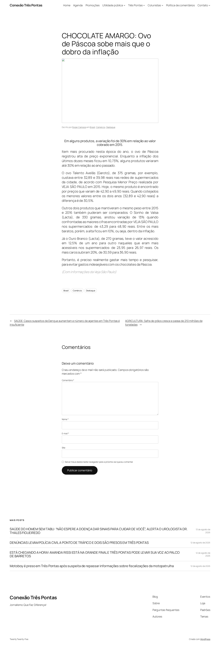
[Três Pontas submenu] (144, 5)
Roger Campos (79, 127)
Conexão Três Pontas (26, 5)
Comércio (100, 127)
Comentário (68, 380)
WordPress (205, 639)
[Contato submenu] (209, 5)
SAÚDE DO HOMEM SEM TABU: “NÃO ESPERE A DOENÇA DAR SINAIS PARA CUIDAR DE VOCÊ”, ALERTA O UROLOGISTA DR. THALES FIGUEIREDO (99, 531)
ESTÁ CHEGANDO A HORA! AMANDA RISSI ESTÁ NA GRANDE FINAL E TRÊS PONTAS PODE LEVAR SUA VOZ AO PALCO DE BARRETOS (95, 554)
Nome (65, 419)
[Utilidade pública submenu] (124, 5)
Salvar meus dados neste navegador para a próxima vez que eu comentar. (99, 461)
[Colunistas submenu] (162, 5)
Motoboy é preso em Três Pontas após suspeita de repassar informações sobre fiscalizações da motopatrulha (92, 566)
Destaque (110, 127)
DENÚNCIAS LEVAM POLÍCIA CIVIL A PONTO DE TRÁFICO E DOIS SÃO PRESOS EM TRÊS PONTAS (79, 543)
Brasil (92, 127)
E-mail (65, 433)
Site (63, 447)
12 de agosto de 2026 (200, 542)
